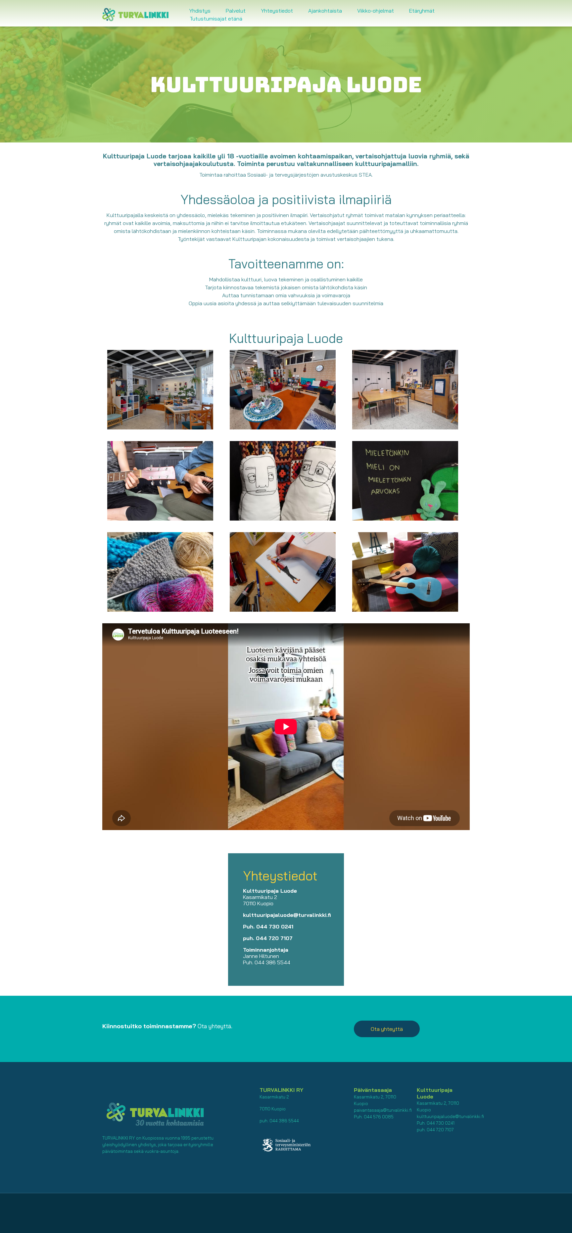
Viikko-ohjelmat (375, 10)
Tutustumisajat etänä (216, 18)
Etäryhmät (422, 10)
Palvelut (236, 10)
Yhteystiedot (277, 10)
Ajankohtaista (325, 10)
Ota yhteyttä (387, 1029)
